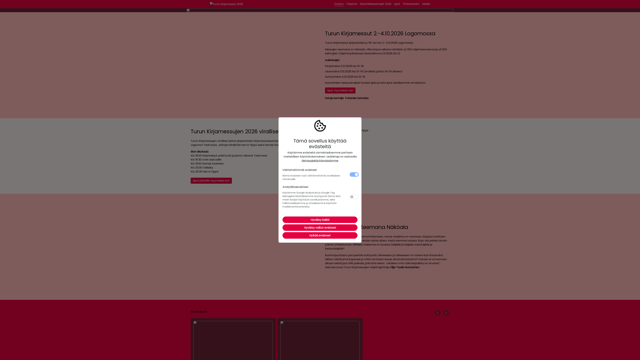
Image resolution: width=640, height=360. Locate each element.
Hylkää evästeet (320, 235)
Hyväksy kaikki (320, 220)
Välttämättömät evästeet (299, 170)
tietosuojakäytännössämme (320, 160)
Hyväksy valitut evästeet (320, 228)
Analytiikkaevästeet (295, 187)
